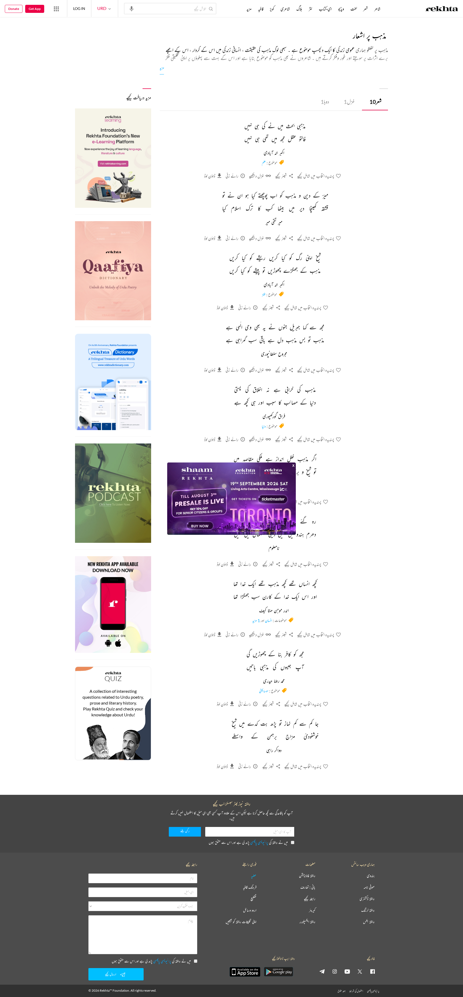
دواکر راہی (274, 750)
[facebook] (372, 971)
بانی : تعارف (307, 887)
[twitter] (360, 971)
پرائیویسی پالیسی (259, 842)
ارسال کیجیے (110, 974)
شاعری (285, 9)
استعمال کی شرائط (356, 991)
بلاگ (299, 9)
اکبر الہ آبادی (274, 153)
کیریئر (312, 910)
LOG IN (79, 8)
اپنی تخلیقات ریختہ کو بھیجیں (241, 922)
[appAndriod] (278, 972)
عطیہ (253, 876)
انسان (268, 620)
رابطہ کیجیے (309, 899)
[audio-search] (131, 8)
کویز (272, 9)
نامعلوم (273, 548)
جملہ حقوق (341, 991)
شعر (375, 101)
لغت (353, 9)
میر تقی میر (274, 222)
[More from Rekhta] (56, 8)
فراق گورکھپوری (274, 416)
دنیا (264, 426)
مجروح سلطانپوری (274, 354)
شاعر (377, 9)
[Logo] (442, 9)
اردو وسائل (249, 910)
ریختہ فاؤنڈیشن (307, 876)
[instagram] (334, 971)
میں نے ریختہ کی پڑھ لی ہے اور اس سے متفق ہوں (248, 842)
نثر (310, 9)
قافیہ (260, 9)
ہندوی (371, 876)
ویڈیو (341, 9)
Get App (35, 9)
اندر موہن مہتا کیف (274, 610)
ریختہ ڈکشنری (367, 899)
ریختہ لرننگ (368, 910)
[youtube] (347, 971)
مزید (162, 67)
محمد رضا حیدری (274, 681)
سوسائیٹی (263, 690)
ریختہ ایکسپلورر (307, 922)
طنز (264, 294)
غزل (349, 101)
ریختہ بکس (369, 922)
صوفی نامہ (369, 887)
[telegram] (322, 971)
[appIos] (245, 972)
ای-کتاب (325, 9)
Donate (13, 9)
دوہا (325, 101)
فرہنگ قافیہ (249, 887)
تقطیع (253, 899)
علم (264, 162)
